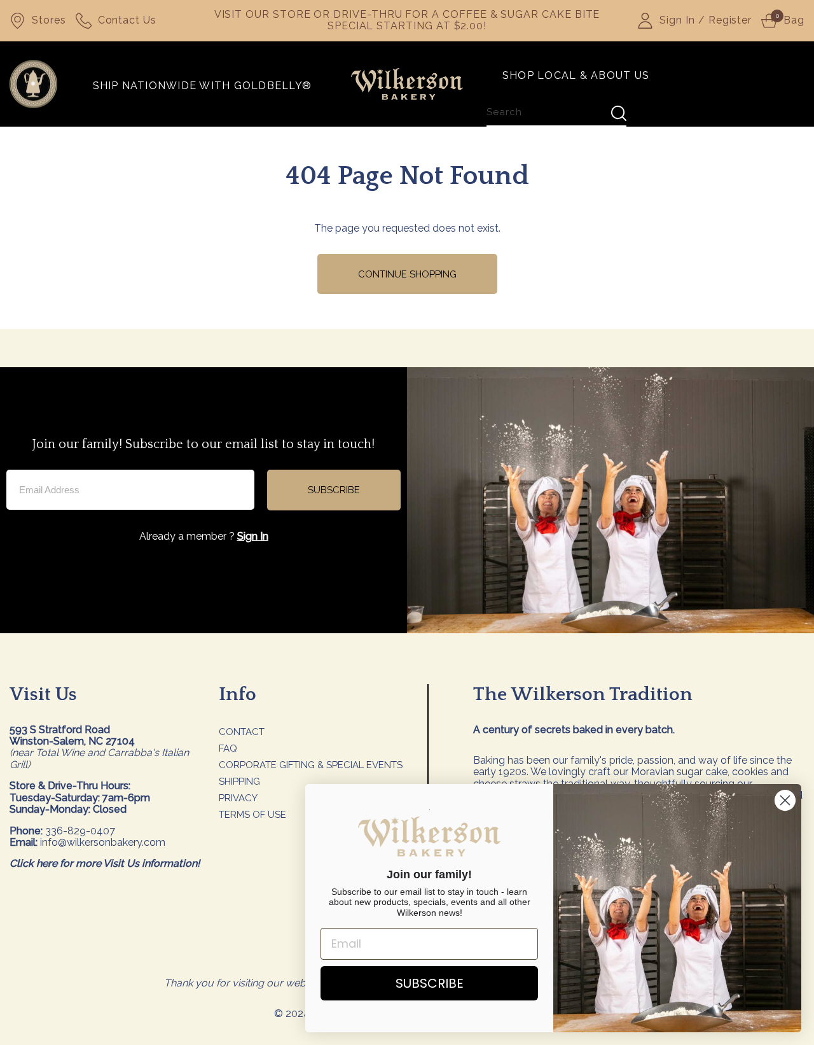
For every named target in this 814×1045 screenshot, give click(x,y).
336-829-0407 (80, 831)
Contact (242, 732)
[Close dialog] (785, 800)
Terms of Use (252, 814)
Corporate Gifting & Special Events (311, 765)
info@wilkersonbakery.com (102, 842)
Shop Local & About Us (575, 76)
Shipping (239, 781)
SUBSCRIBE (334, 490)
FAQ (228, 748)
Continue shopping (407, 274)
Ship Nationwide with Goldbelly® (202, 86)
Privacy (238, 798)
